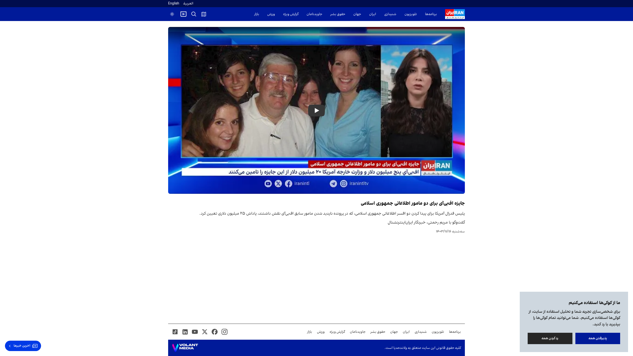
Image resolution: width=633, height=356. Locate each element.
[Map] (203, 14)
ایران (372, 14)
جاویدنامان (314, 14)
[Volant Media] (185, 348)
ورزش (271, 14)
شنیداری (390, 14)
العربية (188, 3)
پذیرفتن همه (597, 338)
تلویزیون (411, 14)
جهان (357, 14)
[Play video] (183, 14)
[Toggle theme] (172, 14)
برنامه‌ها (431, 14)
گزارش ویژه (290, 14)
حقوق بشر (337, 14)
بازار (256, 14)
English (173, 3)
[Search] (194, 14)
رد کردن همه (550, 338)
